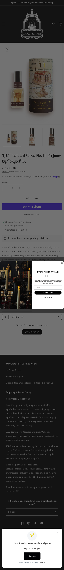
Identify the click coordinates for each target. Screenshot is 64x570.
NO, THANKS (48, 297)
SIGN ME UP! (48, 293)
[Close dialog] (62, 263)
